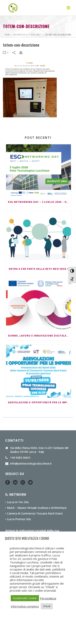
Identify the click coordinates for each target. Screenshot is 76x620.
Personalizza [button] (48, 598)
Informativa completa (25, 606)
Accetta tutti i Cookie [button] (25, 598)
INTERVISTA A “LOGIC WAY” (27, 34)
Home (7, 34)
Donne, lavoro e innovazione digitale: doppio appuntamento (39, 335)
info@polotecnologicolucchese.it (31, 463)
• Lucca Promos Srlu (18, 519)
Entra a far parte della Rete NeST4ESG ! (38, 269)
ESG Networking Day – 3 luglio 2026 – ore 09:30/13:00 (39, 202)
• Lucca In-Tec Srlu (17, 502)
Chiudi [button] (46, 606)
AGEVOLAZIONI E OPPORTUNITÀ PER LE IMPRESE (39, 402)
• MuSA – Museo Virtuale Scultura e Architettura (35, 508)
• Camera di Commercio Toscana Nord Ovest (34, 513)
